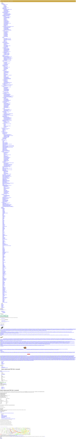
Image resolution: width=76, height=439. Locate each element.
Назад (2, 303)
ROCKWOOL (4, 253)
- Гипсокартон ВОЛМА (6, 28)
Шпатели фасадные (5, 181)
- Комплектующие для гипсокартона (7, 59)
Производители (2, 351)
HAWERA (4, 208)
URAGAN (4, 269)
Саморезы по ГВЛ (4, 148)
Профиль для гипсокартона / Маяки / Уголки (7, 56)
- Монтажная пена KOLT (6, 48)
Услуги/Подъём (3, 363)
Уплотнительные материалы (5, 200)
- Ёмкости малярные (6, 171)
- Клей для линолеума (6, 110)
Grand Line (4, 225)
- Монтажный (5, 40)
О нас (0, 309)
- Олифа (4, 125)
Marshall (3, 242)
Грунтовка (4, 30)
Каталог (2, 324)
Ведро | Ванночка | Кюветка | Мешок (6, 166)
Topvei (3, 267)
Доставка (2, 306)
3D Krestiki (4, 211)
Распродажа (2, 207)
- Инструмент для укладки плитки (7, 154)
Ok (44, 436)
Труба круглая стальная (5, 137)
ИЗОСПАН (4, 282)
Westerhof (4, 273)
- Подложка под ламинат (6, 76)
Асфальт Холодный (5, 8)
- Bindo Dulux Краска (6, 106)
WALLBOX (4, 272)
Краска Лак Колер (4, 102)
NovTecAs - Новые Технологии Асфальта (7, 245)
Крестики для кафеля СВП (5, 168)
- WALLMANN (5, 6)
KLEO (3, 236)
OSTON (3, 246)
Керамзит (4, 210)
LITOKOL (4, 240)
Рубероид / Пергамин (5, 60)
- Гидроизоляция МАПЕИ (6, 17)
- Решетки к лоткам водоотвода (7, 14)
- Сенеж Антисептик (6, 99)
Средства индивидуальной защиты (6, 177)
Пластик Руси (4, 291)
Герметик (4, 86)
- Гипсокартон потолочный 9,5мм (7, 29)
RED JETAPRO (4, 252)
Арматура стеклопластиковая (6, 7)
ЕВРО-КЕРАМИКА (5, 278)
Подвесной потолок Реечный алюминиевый (7, 120)
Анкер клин (4, 140)
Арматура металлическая (5, 132)
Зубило (3, 167)
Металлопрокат (3, 131)
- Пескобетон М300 (6, 66)
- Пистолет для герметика (6, 90)
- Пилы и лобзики (5, 190)
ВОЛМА (3, 277)
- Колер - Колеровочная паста (7, 107)
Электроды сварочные (5, 184)
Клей (3, 37)
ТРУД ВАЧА (4, 299)
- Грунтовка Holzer (6, 33)
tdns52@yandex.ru (3, 318)
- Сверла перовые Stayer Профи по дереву (8, 164)
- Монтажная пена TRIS (6, 50)
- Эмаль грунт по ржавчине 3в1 (7, 104)
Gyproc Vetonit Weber (5, 226)
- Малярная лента (5, 156)
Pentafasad (4, 247)
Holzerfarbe (4, 228)
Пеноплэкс (4, 289)
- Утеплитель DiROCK (6, 71)
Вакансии (2, 304)
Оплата (2, 362)
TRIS (3, 268)
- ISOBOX (5, 16)
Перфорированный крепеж (5, 146)
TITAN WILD (4, 266)
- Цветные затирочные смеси (7, 11)
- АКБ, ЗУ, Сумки (5, 186)
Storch (3, 261)
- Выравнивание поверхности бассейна (8, 9)
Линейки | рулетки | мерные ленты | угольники (7, 169)
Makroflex (4, 241)
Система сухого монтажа (5, 4)
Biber (3, 214)
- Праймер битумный (6, 25)
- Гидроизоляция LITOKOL (6, 21)
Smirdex (3, 258)
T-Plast (3, 262)
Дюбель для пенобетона (5, 143)
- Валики (5, 153)
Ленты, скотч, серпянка (5, 42)
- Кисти (4, 155)
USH (3, 270)
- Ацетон (5, 124)
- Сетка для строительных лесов (7, 61)
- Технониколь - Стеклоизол (6, 53)
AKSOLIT (4, 212)
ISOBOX (3, 231)
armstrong (3, 213)
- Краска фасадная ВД (6, 103)
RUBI (3, 254)
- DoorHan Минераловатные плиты (7, 78)
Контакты (2, 307)
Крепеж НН (4, 284)
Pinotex (3, 248)
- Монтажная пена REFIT (6, 49)
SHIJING (3, 257)
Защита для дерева (4, 97)
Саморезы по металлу (5, 149)
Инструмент (2, 151)
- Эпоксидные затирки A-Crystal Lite (7, 96)
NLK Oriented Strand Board (5, 244)
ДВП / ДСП (4, 129)
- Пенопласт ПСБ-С (6, 74)
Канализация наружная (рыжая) (6, 198)
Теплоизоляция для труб (5, 199)
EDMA (3, 222)
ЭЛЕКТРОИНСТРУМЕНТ (5, 185)
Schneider (3, 256)
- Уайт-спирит (5, 127)
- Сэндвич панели (5, 122)
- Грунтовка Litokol (6, 32)
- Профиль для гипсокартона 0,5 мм (7, 57)
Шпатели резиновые (5, 182)
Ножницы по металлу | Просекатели (6, 175)
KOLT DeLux (4, 237)
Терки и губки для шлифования (6, 178)
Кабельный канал (4, 203)
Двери (3, 91)
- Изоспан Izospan (5, 19)
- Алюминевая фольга (6, 20)
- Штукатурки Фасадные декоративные (8, 82)
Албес (3, 275)
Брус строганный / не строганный (6, 128)
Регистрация (4, 312)
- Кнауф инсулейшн (6, 72)
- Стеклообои (5, 112)
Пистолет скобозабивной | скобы (6, 176)
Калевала (3, 283)
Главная (2, 366)
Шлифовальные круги (5, 179)
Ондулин (3, 55)
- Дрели (4, 187)
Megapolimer (4, 243)
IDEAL (3, 230)
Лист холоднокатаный (5, 133)
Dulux (3, 221)
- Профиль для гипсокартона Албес (7, 58)
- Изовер (5, 73)
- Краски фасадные (6, 80)
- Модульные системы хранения (7, 157)
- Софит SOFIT (5, 18)
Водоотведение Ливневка (5, 12)
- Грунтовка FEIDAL (6, 36)
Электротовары (3, 202)
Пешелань (4, 290)
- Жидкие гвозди (5, 41)
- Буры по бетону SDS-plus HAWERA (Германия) (9, 162)
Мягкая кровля (4, 287)
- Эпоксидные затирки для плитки (7, 94)
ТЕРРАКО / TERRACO (5, 297)
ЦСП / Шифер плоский (5, 83)
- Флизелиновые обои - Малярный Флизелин (8, 113)
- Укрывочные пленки (6, 159)
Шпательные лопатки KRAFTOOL (6, 183)
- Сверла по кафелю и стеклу (7, 165)
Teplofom (3, 265)
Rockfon (3, 209)
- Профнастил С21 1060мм (6, 136)
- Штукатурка (5, 69)
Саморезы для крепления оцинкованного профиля (8, 147)
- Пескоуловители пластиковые (7, 13)
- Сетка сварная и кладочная (7, 63)
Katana (3, 234)
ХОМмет (3, 300)
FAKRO (3, 223)
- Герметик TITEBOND (6, 89)
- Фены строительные (6, 192)
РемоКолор (4, 293)
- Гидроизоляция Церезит (6, 22)
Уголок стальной (4, 138)
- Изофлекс (5, 75)
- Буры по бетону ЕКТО (6, 163)
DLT (3, 219)
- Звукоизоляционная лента (6, 43)
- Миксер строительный (6, 188)
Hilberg (3, 227)
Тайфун (3, 296)
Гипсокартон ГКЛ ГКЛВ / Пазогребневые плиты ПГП (8, 26)
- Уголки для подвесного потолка (7, 119)
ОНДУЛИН (4, 288)
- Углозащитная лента (6, 47)
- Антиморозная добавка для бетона (7, 123)
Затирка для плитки (5, 93)
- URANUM (5, 5)
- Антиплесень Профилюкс (6, 100)
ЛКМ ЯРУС (4, 285)
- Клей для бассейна (6, 10)
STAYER (3, 260)
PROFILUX (4, 250)
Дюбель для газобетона (5, 142)
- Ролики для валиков (6, 173)
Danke (3, 217)
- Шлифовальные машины (6, 160)
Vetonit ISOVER (4, 271)
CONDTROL (4, 216)
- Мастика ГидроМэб (6, 24)
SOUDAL (4, 259)
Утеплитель (4, 70)
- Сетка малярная (5, 62)
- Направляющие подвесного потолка (7, 117)
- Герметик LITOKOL (6, 87)
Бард (3, 276)
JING (3, 233)
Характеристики (3, 387)
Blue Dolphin (4, 215)
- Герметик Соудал (6, 88)
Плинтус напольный (5, 115)
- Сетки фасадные (5, 81)
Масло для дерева (4, 111)
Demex (3, 218)
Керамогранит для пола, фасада (6, 101)
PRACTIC (4, 249)
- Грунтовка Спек (5, 35)
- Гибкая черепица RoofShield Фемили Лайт (8, 84)
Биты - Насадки (4, 174)
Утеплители (2, 3)
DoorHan (3, 220)
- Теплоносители (5, 196)
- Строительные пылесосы (6, 158)
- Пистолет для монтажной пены (7, 51)
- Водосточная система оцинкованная (7, 134)
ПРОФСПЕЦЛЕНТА (5, 292)
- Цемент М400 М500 (6, 68)
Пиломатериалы (2, 333)
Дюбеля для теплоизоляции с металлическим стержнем (8, 145)
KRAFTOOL (4, 238)
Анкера (3, 141)
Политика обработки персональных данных (5, 417)
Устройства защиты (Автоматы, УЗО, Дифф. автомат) (8, 206)
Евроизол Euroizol (4, 279)
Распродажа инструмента (5, 161)
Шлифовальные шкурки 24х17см (6, 180)
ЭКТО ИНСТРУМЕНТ (5, 302)
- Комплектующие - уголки (6, 114)
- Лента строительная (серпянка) (7, 45)
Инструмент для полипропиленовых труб (7, 197)
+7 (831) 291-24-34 (4, 383)
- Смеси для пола (5, 67)
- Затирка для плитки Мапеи (7, 95)
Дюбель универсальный (5, 144)
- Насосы (5, 189)
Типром (3, 298)
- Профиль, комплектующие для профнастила (8, 135)
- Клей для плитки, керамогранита (7, 39)
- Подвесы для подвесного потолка (7, 118)
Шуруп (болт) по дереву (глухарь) (6, 150)
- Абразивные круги (6, 152)
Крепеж (1, 335)
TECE (3, 264)
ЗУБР (3, 281)
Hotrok (3, 229)
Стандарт (4, 295)
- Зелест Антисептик (6, 98)
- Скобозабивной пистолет (6, 191)
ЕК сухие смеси (4, 280)
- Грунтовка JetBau (6, 31)
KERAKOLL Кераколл (5, 235)
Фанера (3, 130)
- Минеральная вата (6, 79)
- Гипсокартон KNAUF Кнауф (7, 27)
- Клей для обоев (5, 38)
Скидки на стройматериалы (4, 416)
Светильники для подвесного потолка (6, 205)
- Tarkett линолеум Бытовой (6, 109)
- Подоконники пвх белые (6, 121)
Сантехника (2, 194)
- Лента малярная (5, 44)
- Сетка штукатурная (6, 64)
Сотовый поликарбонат (5, 65)
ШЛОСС (3, 301)
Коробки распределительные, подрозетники (7, 204)
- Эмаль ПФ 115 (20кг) (6, 105)
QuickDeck (4, 251)
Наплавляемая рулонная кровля (4, 367)
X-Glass (3, 274)
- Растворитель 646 (6, 126)
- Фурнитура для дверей (6, 92)
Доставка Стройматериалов (4, 415)
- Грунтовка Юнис (6, 34)
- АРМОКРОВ (5, 52)
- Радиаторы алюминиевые (6, 195)
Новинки (2, 305)
